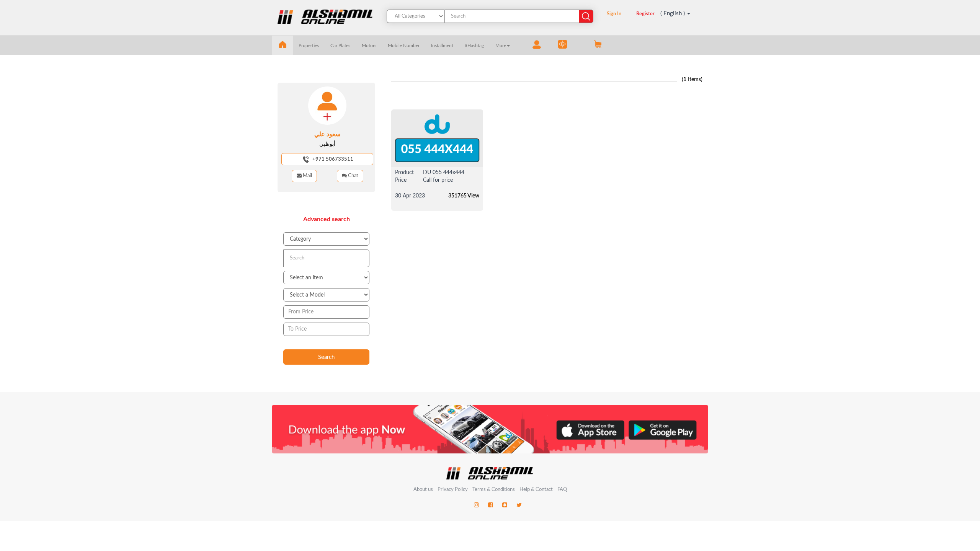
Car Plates (340, 45)
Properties (309, 45)
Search (326, 357)
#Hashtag (474, 45)
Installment (442, 45)
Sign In (614, 13)
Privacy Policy (453, 489)
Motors (369, 45)
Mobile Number (404, 45)
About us (423, 489)
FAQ (562, 489)
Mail (307, 175)
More (500, 45)
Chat (352, 175)
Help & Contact (536, 489)
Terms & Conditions (494, 489)
